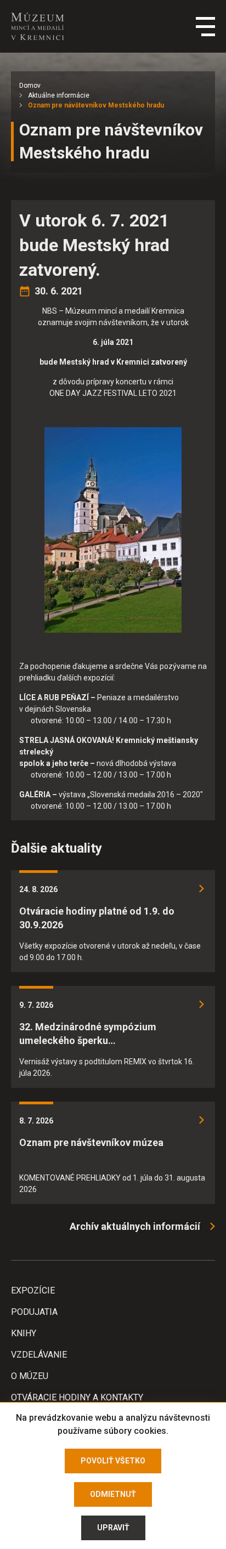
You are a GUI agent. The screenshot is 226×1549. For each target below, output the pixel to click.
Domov (30, 85)
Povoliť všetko (113, 1460)
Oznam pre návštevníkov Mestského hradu (96, 105)
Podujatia (34, 1312)
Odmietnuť (113, 1494)
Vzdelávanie (39, 1354)
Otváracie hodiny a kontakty (77, 1397)
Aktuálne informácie (58, 95)
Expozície (33, 1290)
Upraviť (113, 1527)
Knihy (23, 1333)
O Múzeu (29, 1376)
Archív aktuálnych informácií (135, 1226)
